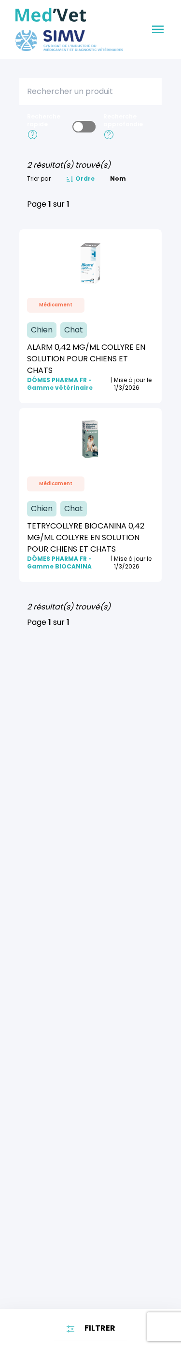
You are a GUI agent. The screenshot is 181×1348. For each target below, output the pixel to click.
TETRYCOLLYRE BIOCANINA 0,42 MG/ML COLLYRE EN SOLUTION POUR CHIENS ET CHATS (85, 537)
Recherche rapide (43, 120)
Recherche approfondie (123, 120)
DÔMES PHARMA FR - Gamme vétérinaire (60, 384)
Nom (118, 179)
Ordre (84, 179)
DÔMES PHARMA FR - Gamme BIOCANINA (59, 562)
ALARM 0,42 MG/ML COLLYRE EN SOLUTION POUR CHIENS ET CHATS (86, 359)
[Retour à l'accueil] (50, 15)
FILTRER (99, 1328)
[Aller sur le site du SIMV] (69, 40)
